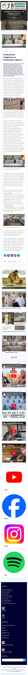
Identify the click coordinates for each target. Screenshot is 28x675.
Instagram (6, 545)
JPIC (3, 627)
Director (5, 51)
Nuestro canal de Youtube (7, 644)
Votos (19, 261)
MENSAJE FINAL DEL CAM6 (11, 352)
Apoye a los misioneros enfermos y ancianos (11, 308)
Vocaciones (5, 49)
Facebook (6, 518)
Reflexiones (4, 632)
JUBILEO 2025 (14, 357)
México (5, 261)
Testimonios (4, 635)
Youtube (5, 489)
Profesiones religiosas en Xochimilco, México (17, 22)
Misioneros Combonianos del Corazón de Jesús (14, 12)
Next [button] (24, 278)
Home (5, 22)
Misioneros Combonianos (12, 261)
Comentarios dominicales (7, 625)
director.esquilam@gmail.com (15, 671)
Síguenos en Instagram (7, 651)
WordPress (16, 667)
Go (24, 660)
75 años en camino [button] (4, 278)
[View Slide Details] (14, 279)
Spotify (5, 574)
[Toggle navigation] (14, 18)
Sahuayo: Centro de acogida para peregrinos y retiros (13, 331)
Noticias (3, 630)
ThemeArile (14, 668)
